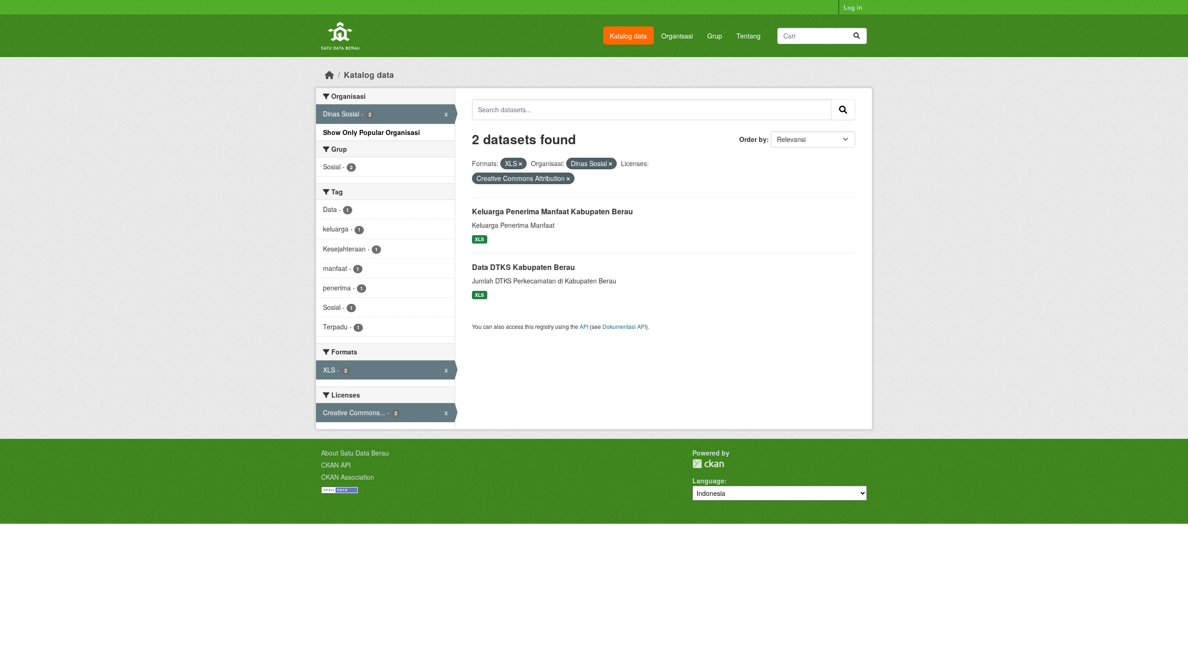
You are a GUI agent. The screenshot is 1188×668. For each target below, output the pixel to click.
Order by (753, 139)
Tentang (748, 35)
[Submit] (856, 36)
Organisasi (677, 35)
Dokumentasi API (624, 326)
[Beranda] (329, 74)
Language (708, 480)
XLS (479, 239)
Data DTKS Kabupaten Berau (523, 267)
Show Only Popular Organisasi (371, 132)
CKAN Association (347, 477)
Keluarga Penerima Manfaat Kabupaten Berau (552, 211)
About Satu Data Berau (355, 452)
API (584, 326)
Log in (853, 7)
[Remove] (520, 163)
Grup (714, 35)
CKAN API (336, 464)
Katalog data (628, 35)
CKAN (708, 464)
